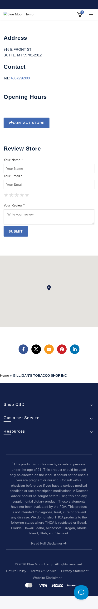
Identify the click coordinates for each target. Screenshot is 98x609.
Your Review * (14, 205)
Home (4, 375)
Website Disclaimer (47, 578)
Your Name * (13, 160)
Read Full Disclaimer (47, 543)
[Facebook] (23, 349)
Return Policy (16, 571)
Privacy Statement (74, 571)
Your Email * (13, 176)
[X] (36, 349)
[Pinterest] (62, 349)
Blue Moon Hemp (40, 564)
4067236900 (20, 78)
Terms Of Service (44, 571)
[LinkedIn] (74, 349)
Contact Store (28, 123)
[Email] (49, 349)
